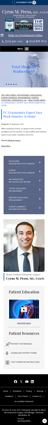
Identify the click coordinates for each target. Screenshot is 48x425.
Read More (5, 146)
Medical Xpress (14, 140)
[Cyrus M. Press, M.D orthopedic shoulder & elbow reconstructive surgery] (25, 14)
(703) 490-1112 (14, 41)
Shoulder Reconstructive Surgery (22, 162)
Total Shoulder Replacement (24, 69)
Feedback (9, 396)
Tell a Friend (23, 396)
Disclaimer (17, 391)
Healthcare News (36, 100)
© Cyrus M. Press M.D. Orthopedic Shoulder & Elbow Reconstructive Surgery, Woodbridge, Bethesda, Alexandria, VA (24, 412)
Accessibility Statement (24, 401)
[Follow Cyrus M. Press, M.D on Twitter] (21, 382)
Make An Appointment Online (25, 35)
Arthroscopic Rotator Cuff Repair (19, 180)
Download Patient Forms (24, 353)
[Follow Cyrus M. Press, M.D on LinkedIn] (32, 382)
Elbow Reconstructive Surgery (22, 171)
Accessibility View (24, 2)
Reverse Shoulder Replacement (18, 198)
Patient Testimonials (21, 344)
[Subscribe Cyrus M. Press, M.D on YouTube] (26, 382)
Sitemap (40, 391)
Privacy (29, 391)
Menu (20, 49)
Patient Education (24, 291)
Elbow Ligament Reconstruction (17, 207)
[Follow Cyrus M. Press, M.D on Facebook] (15, 382)
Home (5, 391)
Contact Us (36, 396)
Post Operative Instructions (25, 362)
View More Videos (24, 323)
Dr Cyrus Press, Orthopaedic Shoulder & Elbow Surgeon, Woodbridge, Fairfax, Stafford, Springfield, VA (21, 97)
